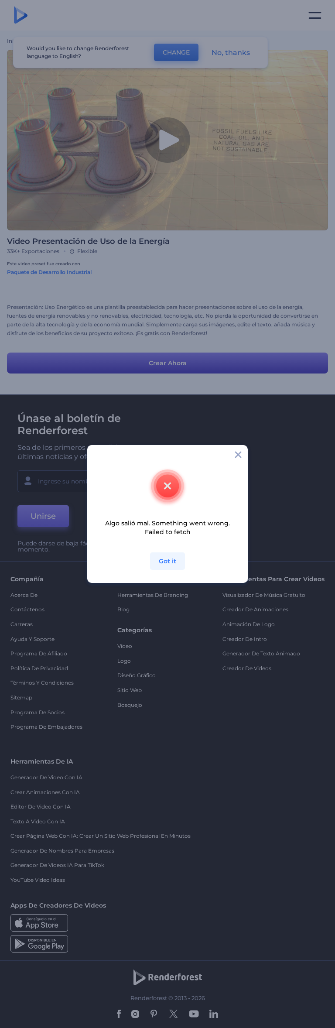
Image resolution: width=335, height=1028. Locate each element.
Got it (167, 561)
